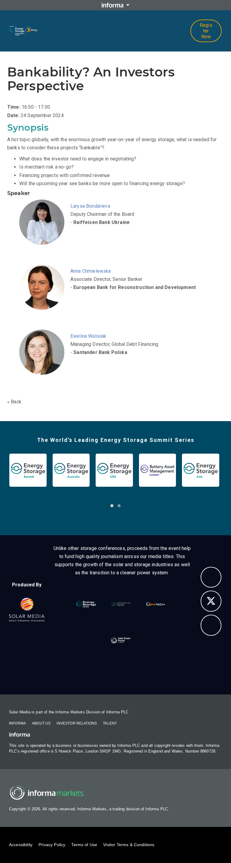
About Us (41, 723)
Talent (110, 723)
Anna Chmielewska (90, 271)
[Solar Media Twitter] (211, 601)
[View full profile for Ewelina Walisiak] (43, 360)
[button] (112, 506)
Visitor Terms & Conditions (128, 844)
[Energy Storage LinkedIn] (211, 625)
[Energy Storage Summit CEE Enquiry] (211, 577)
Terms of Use (84, 844)
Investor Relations (77, 723)
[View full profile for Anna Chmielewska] (43, 295)
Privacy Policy (51, 844)
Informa (17, 723)
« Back (14, 402)
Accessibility (20, 844)
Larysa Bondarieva (90, 206)
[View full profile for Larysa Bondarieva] (43, 230)
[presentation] (113, 497)
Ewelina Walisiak (88, 336)
